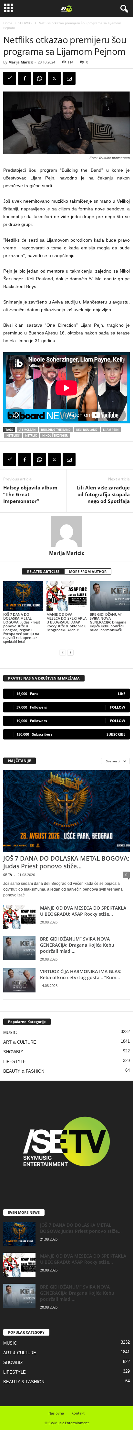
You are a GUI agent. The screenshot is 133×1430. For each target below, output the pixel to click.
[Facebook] (24, 78)
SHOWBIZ (25, 23)
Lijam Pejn (110, 430)
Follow (117, 707)
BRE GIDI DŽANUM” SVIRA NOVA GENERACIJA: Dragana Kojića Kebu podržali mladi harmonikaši (108, 622)
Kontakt (78, 1413)
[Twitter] (54, 78)
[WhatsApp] (39, 78)
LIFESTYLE (14, 1061)
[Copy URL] (9, 78)
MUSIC (10, 1032)
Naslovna (56, 1413)
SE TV (7, 874)
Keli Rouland (86, 430)
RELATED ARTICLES (43, 571)
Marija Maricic (21, 62)
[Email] (69, 78)
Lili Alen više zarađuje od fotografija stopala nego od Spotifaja (103, 494)
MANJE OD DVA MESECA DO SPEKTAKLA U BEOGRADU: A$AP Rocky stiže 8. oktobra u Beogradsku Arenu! (66, 622)
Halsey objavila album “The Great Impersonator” (30, 494)
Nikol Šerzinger (55, 435)
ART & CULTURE (19, 1042)
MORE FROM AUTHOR (88, 571)
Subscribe (116, 734)
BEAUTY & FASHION (23, 1071)
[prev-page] (62, 652)
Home (7, 23)
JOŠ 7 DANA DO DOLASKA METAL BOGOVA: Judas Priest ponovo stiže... (66, 862)
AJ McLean (27, 430)
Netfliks (13, 435)
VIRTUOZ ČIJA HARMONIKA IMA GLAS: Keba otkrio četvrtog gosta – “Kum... (80, 974)
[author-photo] (66, 531)
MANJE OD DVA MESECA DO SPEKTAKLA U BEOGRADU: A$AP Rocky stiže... (83, 911)
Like (121, 693)
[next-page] (70, 652)
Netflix (31, 435)
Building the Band (56, 430)
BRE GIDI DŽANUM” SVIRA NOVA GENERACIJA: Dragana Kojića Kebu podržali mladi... (77, 945)
